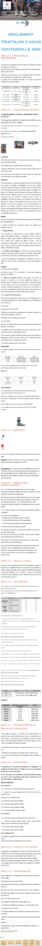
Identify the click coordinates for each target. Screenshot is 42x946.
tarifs (37, 944)
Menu (23, 23)
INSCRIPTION (11, 943)
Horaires (3, 944)
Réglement (18, 943)
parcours (31, 943)
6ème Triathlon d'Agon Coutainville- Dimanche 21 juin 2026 (19, 11)
